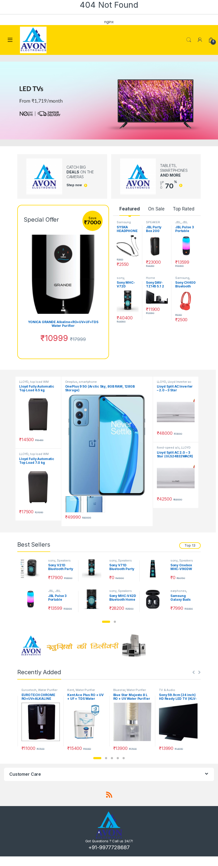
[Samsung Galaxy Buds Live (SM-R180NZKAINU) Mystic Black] (154, 599)
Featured (129, 209)
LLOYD (23, 382)
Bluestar (119, 690)
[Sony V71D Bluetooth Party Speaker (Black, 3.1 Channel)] (93, 569)
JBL (178, 222)
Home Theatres (152, 279)
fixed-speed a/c (168, 447)
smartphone (88, 382)
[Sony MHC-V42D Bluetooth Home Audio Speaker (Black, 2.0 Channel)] (93, 599)
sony (120, 278)
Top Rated (183, 209)
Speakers (64, 560)
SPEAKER (153, 222)
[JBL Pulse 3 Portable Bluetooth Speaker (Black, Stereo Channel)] (32, 599)
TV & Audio (167, 690)
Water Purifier (47, 690)
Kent (70, 690)
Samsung (124, 222)
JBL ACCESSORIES (59, 592)
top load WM (39, 382)
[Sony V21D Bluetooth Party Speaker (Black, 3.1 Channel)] (32, 569)
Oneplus (71, 382)
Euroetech (29, 690)
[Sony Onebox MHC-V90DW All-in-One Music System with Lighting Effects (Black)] (154, 569)
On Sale (156, 209)
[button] (106, 622)
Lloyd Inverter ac (180, 382)
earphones (178, 591)
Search (189, 40)
